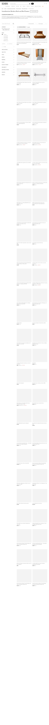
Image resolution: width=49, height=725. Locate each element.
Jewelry (24, 6)
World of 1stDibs (38, 6)
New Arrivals (8, 6)
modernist (29, 16)
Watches (28, 6)
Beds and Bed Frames (24, 8)
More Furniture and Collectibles (11, 8)
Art (20, 6)
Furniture (13, 6)
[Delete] (26, 27)
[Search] (13, 23)
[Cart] (46, 3)
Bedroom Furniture (18, 8)
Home (2, 8)
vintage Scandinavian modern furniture (13, 17)
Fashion (32, 6)
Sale (42, 6)
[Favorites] (44, 3)
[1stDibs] (5, 4)
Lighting (17, 6)
